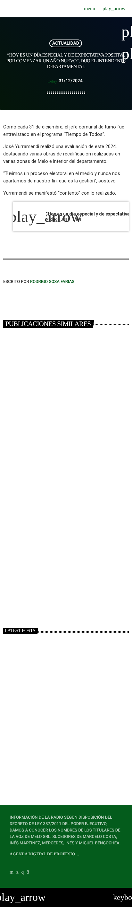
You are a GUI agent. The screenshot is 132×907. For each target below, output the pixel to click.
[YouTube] (11, 872)
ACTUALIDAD (65, 43)
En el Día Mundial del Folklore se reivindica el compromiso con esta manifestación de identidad (78, 765)
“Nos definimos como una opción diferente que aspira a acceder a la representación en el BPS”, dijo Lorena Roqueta (77, 709)
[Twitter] (17, 872)
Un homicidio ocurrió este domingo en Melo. (65, 568)
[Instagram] (22, 872)
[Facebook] (28, 872)
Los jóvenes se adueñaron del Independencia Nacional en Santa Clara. (65, 442)
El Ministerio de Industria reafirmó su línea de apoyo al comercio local (79, 737)
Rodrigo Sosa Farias (52, 281)
